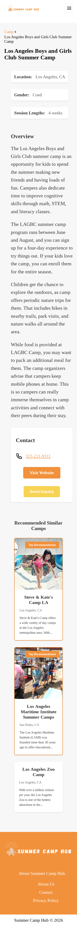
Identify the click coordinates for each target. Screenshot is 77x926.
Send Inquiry (42, 491)
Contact (46, 892)
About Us (46, 884)
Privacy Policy (46, 900)
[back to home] (23, 8)
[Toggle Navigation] (69, 8)
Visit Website (42, 472)
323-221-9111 (38, 456)
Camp (9, 32)
